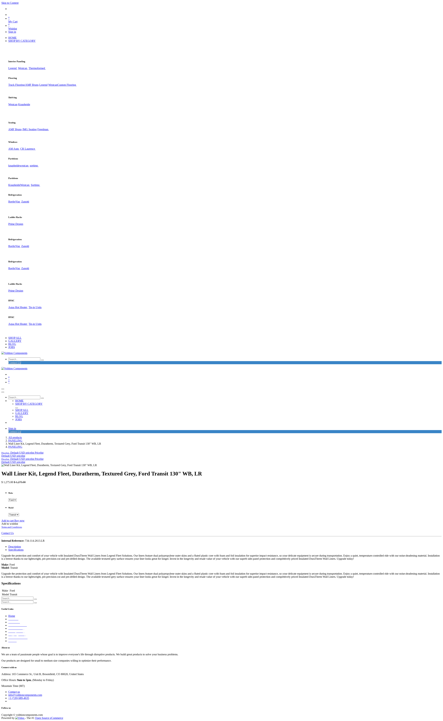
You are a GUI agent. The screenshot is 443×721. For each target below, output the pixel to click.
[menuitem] (12, 37)
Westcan (23, 68)
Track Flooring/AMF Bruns (23, 84)
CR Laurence (28, 148)
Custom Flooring (67, 84)
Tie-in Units (35, 307)
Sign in (12, 31)
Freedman (43, 129)
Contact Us (14, 362)
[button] (22, 452)
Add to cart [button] (7, 520)
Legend (43, 84)
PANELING (15, 440)
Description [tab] (14, 546)
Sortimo (35, 184)
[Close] (2, 392)
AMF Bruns (15, 129)
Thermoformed (37, 68)
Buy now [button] (19, 520)
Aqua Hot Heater (18, 307)
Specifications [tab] (16, 549)
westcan (24, 165)
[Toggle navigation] (2, 389)
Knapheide (24, 104)
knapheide (14, 165)
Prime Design (15, 223)
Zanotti (25, 201)
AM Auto (14, 148)
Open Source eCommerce (49, 717)
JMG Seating (29, 129)
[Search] (42, 360)
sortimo (34, 165)
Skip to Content (10, 2)
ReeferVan (14, 201)
